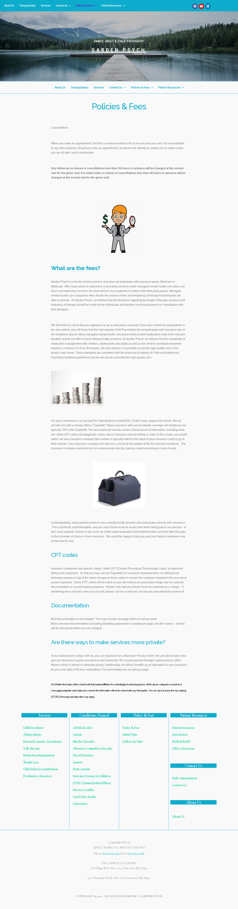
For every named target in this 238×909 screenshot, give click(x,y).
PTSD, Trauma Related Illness (92, 783)
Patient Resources (112, 5)
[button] (63, 6)
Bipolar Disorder (84, 741)
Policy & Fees (130, 727)
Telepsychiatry (27, 5)
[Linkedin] (208, 6)
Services (46, 5)
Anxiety (78, 762)
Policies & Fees (84, 5)
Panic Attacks (81, 769)
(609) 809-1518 (135, 853)
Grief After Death (84, 796)
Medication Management (39, 755)
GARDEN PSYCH (119, 50)
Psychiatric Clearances (37, 776)
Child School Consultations (40, 769)
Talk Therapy (31, 748)
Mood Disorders (83, 755)
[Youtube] (201, 6)
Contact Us (62, 5)
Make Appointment (184, 778)
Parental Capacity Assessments (42, 741)
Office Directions (183, 748)
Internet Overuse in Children (91, 776)
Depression (80, 803)
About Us (9, 5)
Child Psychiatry (33, 727)
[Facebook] (195, 6)
